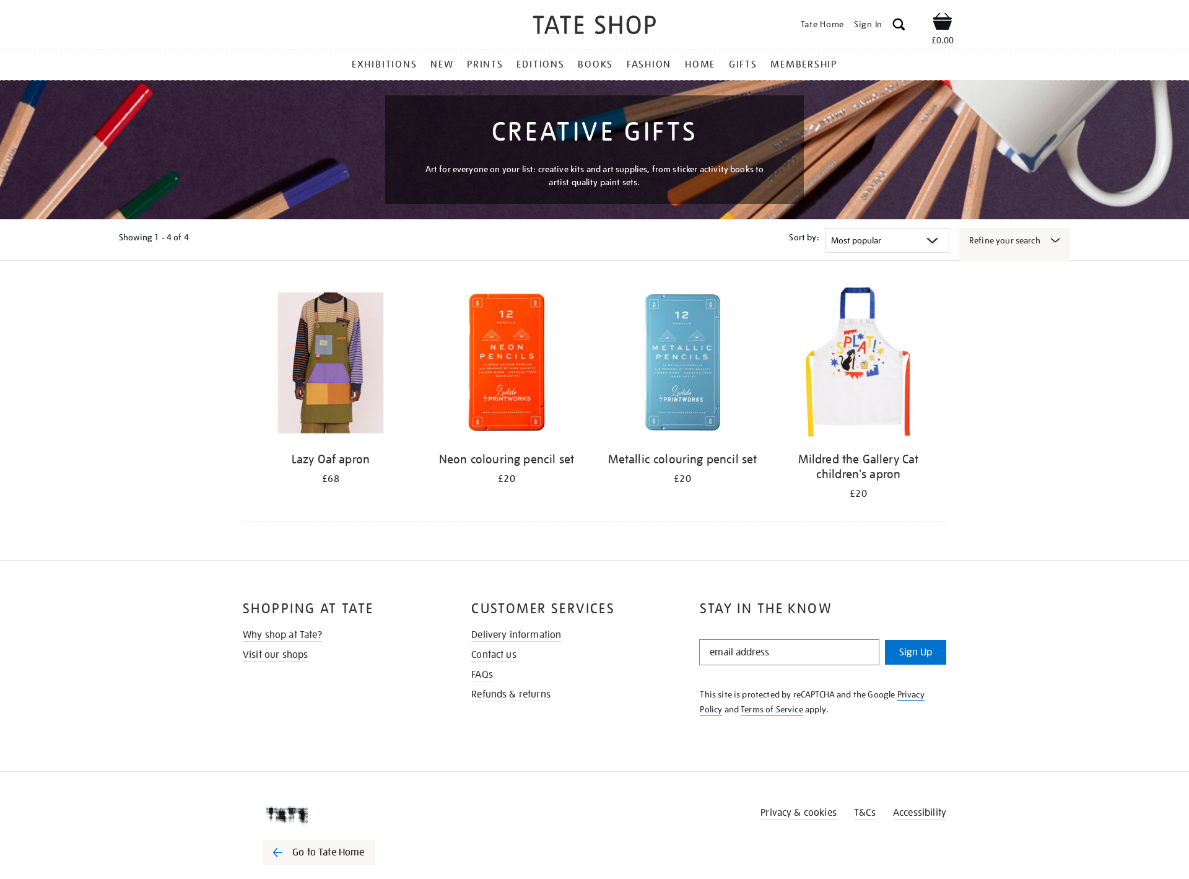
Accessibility (919, 813)
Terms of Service (772, 709)
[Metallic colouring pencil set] (682, 364)
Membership (803, 64)
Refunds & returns (511, 694)
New (441, 64)
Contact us (493, 655)
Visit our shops (275, 655)
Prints (485, 64)
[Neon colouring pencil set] (506, 364)
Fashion (649, 64)
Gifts (743, 64)
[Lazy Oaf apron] (330, 364)
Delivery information (516, 635)
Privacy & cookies (798, 813)
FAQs (482, 674)
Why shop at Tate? (282, 635)
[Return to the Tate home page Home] (594, 26)
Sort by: (804, 237)
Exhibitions (384, 64)
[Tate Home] (341, 815)
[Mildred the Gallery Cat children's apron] (858, 364)
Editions (540, 64)
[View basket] (942, 23)
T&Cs (865, 813)
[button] (898, 26)
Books (595, 64)
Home (700, 64)
